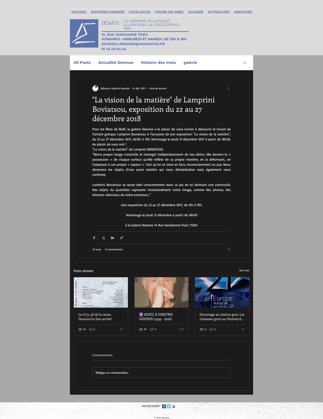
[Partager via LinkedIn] (112, 237)
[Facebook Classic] (164, 406)
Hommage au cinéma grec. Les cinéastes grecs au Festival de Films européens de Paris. (222, 316)
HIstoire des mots (158, 62)
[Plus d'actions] (228, 88)
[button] (244, 62)
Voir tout (244, 270)
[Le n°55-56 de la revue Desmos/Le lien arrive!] (101, 292)
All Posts (82, 62)
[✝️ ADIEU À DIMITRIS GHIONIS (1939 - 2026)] (162, 292)
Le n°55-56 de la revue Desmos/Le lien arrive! (95, 316)
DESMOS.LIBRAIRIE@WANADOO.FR (133, 44)
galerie (190, 62)
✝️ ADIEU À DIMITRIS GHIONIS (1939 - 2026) (156, 316)
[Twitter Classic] (169, 406)
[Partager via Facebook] (94, 237)
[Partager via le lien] (121, 237)
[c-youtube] (174, 406)
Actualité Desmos (115, 62)
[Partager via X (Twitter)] (103, 237)
